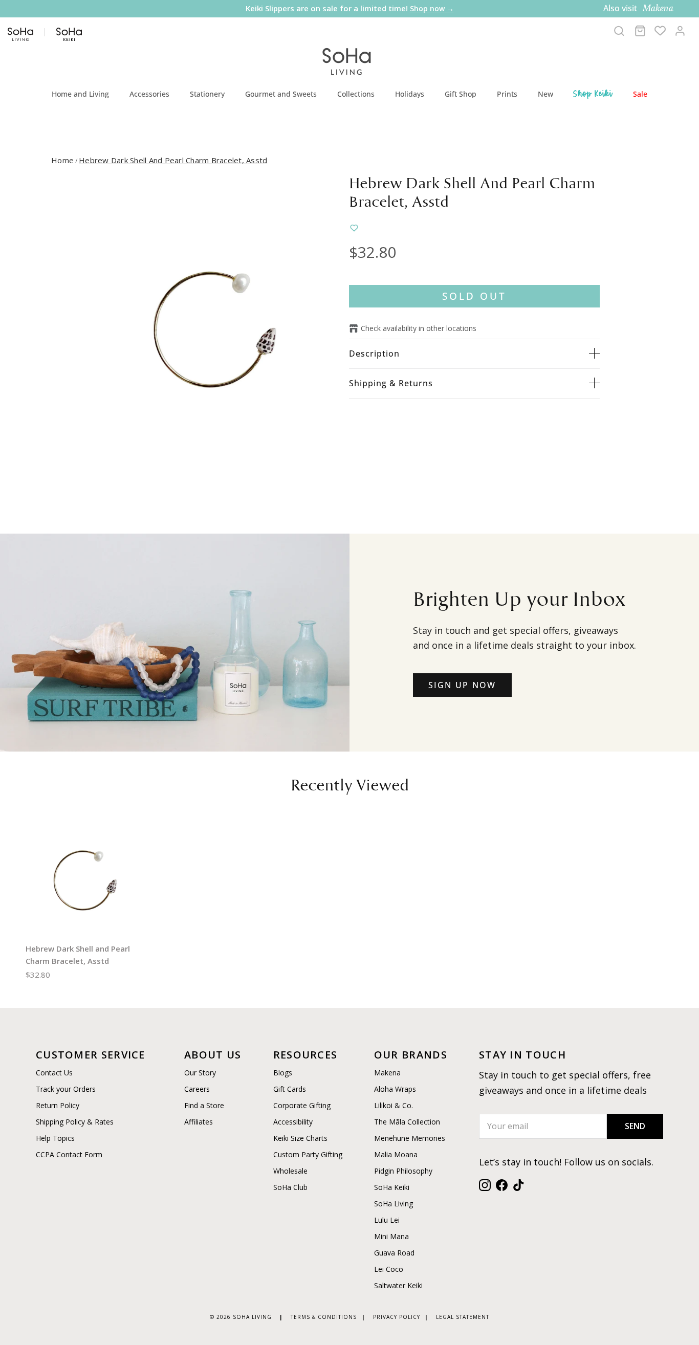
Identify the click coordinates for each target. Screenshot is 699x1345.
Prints (507, 94)
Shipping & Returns (391, 383)
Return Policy (57, 1105)
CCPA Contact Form (69, 1154)
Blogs (282, 1072)
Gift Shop (460, 94)
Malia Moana (396, 1154)
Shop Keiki (593, 93)
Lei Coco (388, 1269)
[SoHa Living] (347, 60)
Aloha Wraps (395, 1089)
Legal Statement (462, 1316)
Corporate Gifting (302, 1105)
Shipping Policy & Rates (75, 1122)
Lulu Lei (387, 1220)
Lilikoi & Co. (393, 1105)
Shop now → (432, 8)
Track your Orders (66, 1089)
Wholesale (290, 1171)
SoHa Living (393, 1203)
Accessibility (293, 1122)
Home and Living (80, 94)
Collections (356, 94)
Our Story (200, 1072)
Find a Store (204, 1105)
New (545, 94)
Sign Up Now (462, 685)
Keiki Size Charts (300, 1138)
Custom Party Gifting (307, 1154)
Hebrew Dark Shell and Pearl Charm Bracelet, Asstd (173, 160)
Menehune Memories (409, 1138)
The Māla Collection (407, 1122)
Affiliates (198, 1122)
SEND (635, 1126)
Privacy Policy (396, 1316)
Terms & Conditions (324, 1316)
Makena (387, 1072)
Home (62, 160)
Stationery (207, 94)
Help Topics (55, 1138)
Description (374, 353)
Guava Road (394, 1253)
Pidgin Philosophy (403, 1171)
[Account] (680, 31)
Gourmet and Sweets (281, 94)
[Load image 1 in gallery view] (212, 328)
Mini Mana (391, 1236)
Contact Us (54, 1072)
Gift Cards (289, 1089)
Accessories (149, 94)
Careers (197, 1089)
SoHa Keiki (391, 1187)
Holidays (409, 94)
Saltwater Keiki (398, 1285)
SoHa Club (290, 1187)
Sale (640, 94)
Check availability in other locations (418, 328)
